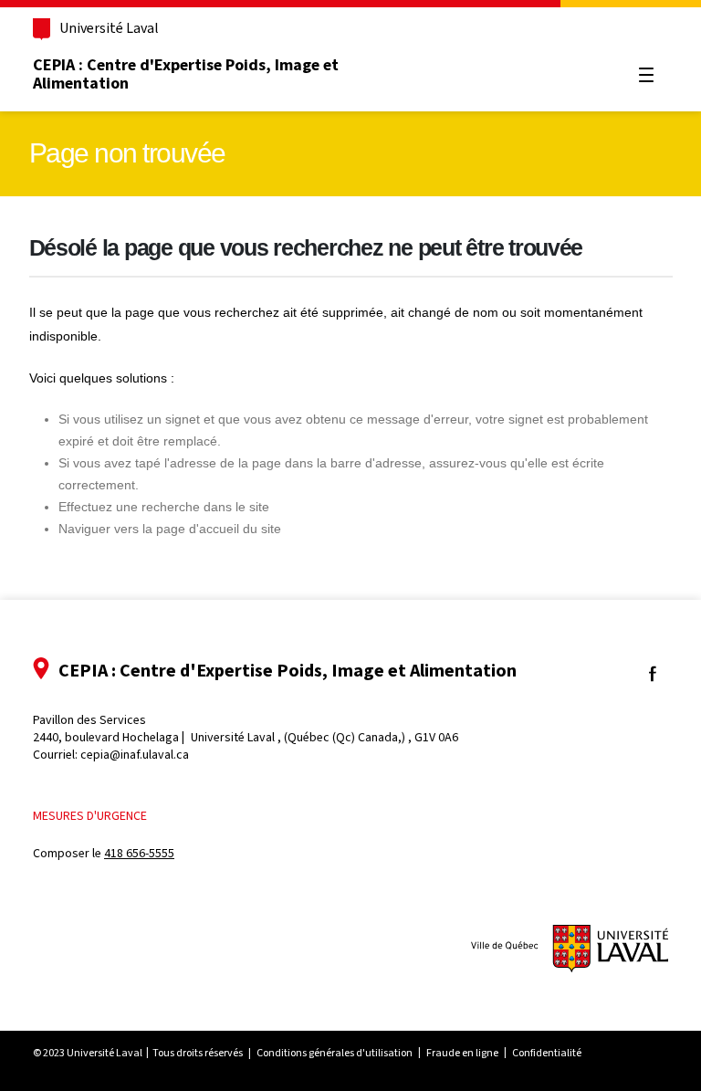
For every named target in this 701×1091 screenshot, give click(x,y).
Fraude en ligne (462, 1052)
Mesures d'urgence (90, 815)
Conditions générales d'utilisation (334, 1052)
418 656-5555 (139, 853)
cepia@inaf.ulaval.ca (134, 754)
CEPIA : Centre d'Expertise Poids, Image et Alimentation (186, 74)
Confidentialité (546, 1052)
